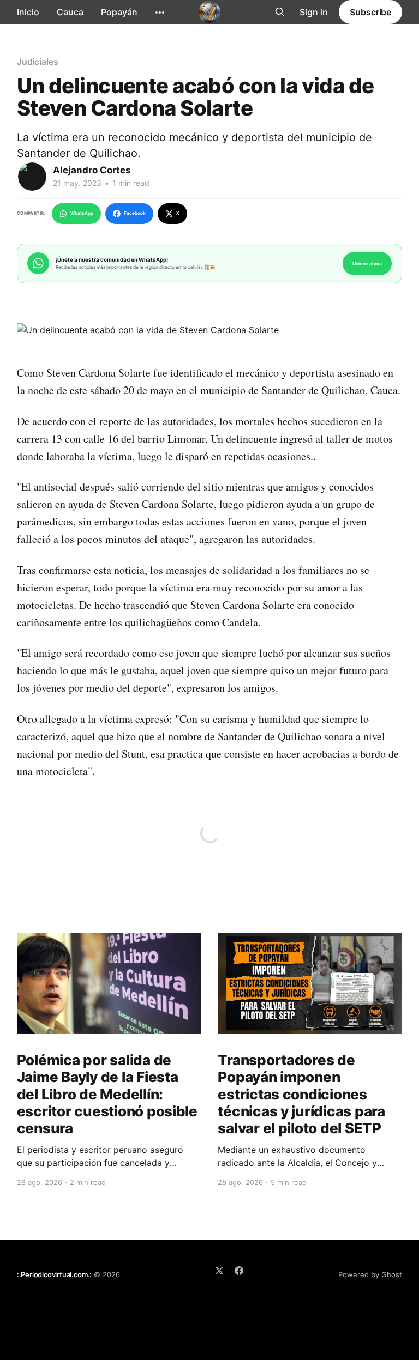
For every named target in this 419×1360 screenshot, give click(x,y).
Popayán (119, 12)
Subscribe (370, 12)
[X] (219, 1270)
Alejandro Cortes (92, 170)
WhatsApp (81, 213)
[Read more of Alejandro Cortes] (32, 176)
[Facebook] (239, 1270)
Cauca (70, 12)
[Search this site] (280, 12)
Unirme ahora (367, 264)
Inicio (28, 12)
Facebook (135, 213)
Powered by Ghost (370, 1274)
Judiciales (37, 61)
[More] (160, 12)
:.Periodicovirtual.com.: (54, 1274)
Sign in (314, 12)
